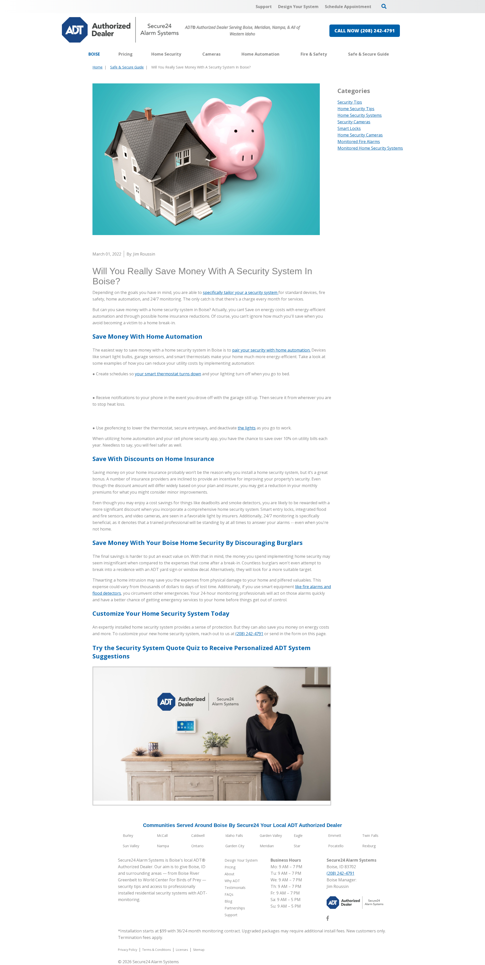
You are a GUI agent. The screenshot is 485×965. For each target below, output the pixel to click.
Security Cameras (353, 122)
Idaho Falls (234, 835)
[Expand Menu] (183, 54)
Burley (128, 835)
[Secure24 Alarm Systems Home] (120, 30)
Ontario (197, 845)
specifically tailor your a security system (240, 292)
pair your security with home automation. (271, 350)
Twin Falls (370, 835)
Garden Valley (271, 835)
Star (297, 845)
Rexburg (369, 845)
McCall (162, 835)
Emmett (334, 835)
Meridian (267, 845)
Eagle (298, 835)
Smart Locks (349, 128)
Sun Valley (131, 845)
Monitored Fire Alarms (358, 141)
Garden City (234, 845)
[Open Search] (383, 6)
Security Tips (349, 102)
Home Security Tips (355, 108)
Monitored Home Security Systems (370, 148)
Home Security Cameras (360, 135)
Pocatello (336, 845)
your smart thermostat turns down (168, 374)
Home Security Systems (359, 115)
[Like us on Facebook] (327, 919)
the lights (247, 428)
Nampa (163, 845)
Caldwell (198, 835)
